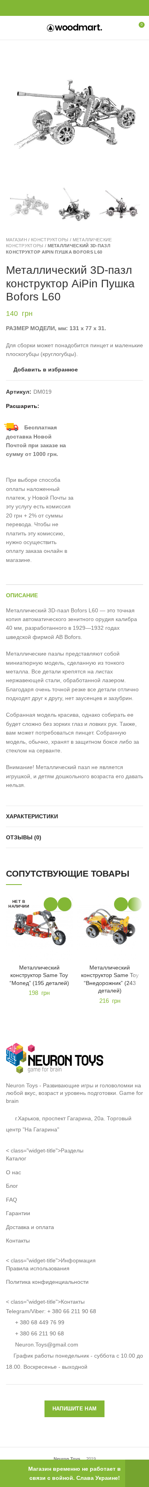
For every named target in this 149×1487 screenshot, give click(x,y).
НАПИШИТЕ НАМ (74, 1409)
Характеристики (32, 816)
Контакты (18, 1240)
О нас (13, 1172)
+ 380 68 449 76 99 (39, 1322)
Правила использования (38, 1268)
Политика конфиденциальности (47, 1282)
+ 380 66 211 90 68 (71, 1311)
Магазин (16, 239)
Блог (12, 1186)
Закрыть (137, 1473)
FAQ (11, 1200)
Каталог (16, 1158)
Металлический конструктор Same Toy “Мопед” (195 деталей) (39, 975)
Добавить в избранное (46, 369)
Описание (22, 595)
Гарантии (18, 1213)
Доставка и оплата (30, 1227)
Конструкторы (50, 239)
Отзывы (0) (23, 837)
